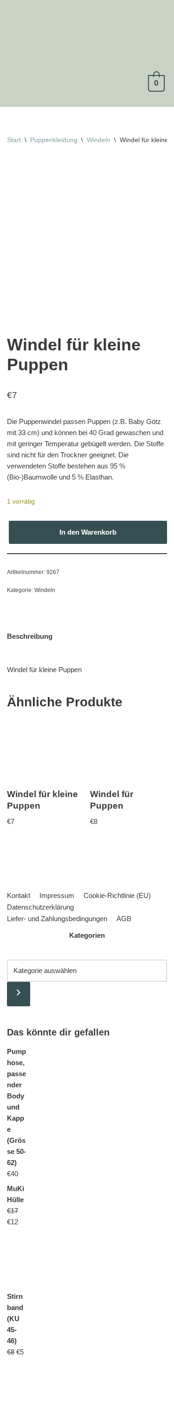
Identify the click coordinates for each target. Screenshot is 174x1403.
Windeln (98, 139)
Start (14, 139)
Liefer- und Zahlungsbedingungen (57, 919)
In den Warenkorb (87, 532)
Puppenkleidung (53, 139)
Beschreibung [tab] (29, 636)
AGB (123, 919)
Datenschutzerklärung (40, 907)
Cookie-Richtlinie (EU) (117, 895)
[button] (83, 97)
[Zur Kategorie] (18, 994)
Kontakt (18, 895)
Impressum (56, 895)
